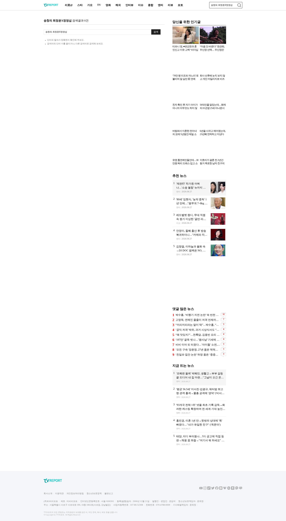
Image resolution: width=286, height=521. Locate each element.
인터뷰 (129, 5)
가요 (90, 5)
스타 (80, 5)
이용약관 (59, 493)
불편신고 (108, 493)
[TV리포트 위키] (224, 489)
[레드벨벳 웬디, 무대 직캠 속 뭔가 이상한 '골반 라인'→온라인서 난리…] (199, 219)
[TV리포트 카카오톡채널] (236, 489)
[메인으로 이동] (51, 6)
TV (99, 4)
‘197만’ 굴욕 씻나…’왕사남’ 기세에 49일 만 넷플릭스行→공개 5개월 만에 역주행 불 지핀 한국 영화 (198, 339)
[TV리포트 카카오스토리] (232, 489)
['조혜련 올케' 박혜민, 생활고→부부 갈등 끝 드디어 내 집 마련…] (199, 377)
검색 (156, 31)
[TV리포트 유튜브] (201, 489)
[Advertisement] (199, 284)
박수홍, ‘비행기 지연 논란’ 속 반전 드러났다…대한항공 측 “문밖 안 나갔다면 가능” (198, 314)
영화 (108, 5)
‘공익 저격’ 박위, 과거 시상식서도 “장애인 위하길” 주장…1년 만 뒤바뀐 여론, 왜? (198, 329)
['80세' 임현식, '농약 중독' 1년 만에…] (199, 203)
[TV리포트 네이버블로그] (240, 489)
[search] (239, 5)
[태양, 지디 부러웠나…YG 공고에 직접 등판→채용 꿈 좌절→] (199, 440)
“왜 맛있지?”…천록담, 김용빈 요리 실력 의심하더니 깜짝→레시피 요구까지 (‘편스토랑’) (198, 334)
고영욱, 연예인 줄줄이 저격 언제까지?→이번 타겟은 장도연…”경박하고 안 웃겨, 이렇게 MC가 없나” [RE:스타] (198, 319)
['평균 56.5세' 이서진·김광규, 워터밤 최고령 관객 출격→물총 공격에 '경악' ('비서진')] (199, 393)
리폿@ (69, 5)
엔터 (160, 5)
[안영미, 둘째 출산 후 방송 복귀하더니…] (199, 234)
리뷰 (170, 5)
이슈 (140, 5)
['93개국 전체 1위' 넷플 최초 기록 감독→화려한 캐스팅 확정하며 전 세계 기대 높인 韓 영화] (199, 409)
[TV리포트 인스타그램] (205, 489)
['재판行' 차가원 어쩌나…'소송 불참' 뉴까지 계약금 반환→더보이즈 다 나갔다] (199, 187)
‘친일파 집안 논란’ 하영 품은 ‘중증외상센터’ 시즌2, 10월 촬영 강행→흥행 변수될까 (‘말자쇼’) (198, 354)
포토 (180, 5)
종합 (150, 5)
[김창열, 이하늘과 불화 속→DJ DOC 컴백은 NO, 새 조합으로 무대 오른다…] (199, 250)
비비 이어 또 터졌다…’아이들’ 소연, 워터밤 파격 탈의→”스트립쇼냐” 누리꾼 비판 (198, 344)
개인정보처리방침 (75, 493)
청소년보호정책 (94, 493)
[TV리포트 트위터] (213, 489)
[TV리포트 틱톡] (209, 489)
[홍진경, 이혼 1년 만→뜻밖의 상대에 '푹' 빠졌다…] (199, 424)
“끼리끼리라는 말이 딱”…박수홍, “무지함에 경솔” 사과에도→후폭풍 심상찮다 (198, 324)
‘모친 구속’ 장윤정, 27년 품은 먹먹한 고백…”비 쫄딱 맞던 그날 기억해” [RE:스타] (198, 349)
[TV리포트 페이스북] (216, 489)
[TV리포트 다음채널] (220, 489)
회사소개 (48, 493)
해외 (118, 5)
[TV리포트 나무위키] (228, 489)
